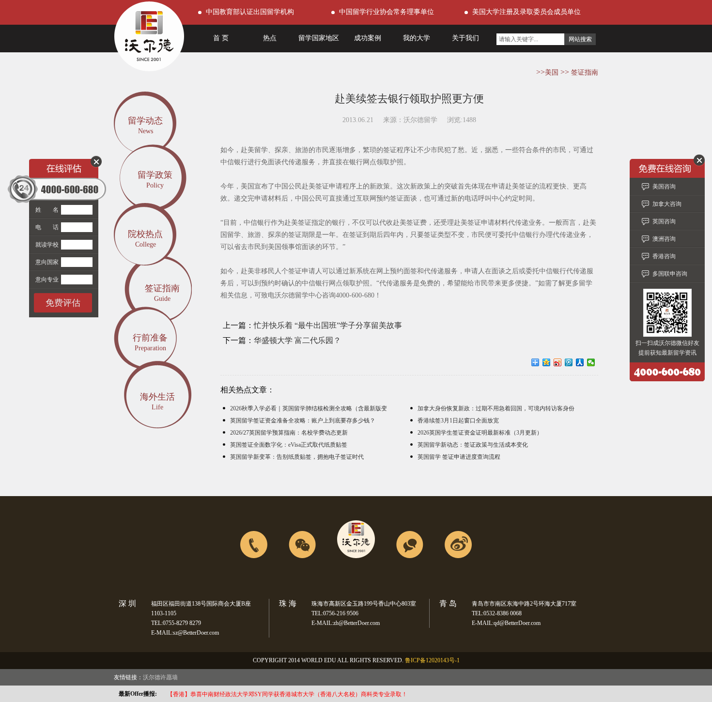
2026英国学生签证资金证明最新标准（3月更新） (480, 432)
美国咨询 (664, 186)
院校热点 (145, 234)
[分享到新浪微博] (558, 362)
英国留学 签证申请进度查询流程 (459, 456)
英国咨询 (664, 221)
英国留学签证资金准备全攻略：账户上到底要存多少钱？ (302, 420)
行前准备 (150, 338)
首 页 (221, 38)
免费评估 (63, 303)
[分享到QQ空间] (546, 362)
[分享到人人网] (580, 362)
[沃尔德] (149, 68)
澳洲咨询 (664, 238)
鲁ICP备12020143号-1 (432, 660)
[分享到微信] (591, 362)
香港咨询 (664, 256)
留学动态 (145, 120)
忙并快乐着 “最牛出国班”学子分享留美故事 (328, 325)
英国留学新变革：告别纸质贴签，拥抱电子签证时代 (297, 456)
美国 (551, 72)
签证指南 (584, 72)
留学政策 (155, 175)
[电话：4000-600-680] (254, 580)
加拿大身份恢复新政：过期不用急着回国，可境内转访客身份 (496, 408)
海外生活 (157, 397)
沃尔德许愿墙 (160, 677)
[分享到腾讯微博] (569, 362)
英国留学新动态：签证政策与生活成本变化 (473, 444)
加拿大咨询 (666, 204)
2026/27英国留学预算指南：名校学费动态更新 (289, 432)
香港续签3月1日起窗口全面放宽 (458, 420)
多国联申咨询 (669, 273)
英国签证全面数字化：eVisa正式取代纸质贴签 (288, 444)
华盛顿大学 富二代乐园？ (297, 340)
